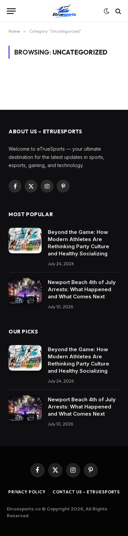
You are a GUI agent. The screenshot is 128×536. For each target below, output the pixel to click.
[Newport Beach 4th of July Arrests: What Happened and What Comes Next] (25, 290)
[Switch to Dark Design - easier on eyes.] (106, 11)
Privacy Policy (27, 491)
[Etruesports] (64, 11)
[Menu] (11, 11)
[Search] (117, 11)
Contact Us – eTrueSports (86, 491)
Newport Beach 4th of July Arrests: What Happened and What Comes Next (82, 289)
